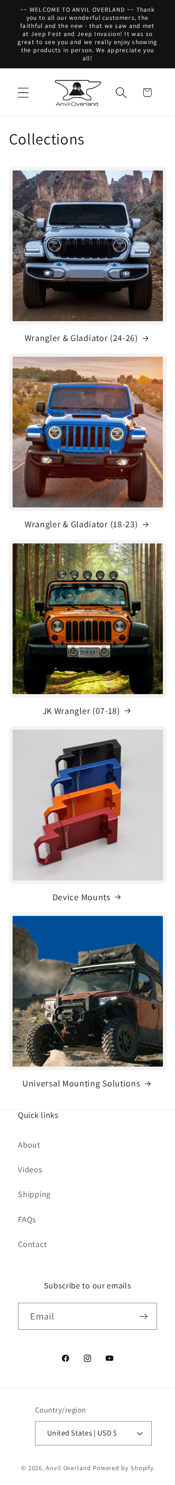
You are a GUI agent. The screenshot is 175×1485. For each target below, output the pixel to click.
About (29, 1144)
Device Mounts (81, 897)
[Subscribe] (144, 1316)
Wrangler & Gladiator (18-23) (81, 524)
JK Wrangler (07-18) (81, 711)
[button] (23, 92)
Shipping (34, 1194)
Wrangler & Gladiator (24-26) (81, 338)
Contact (32, 1243)
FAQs (27, 1219)
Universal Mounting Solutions (81, 1083)
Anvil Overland (68, 1467)
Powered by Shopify (123, 1467)
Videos (30, 1169)
